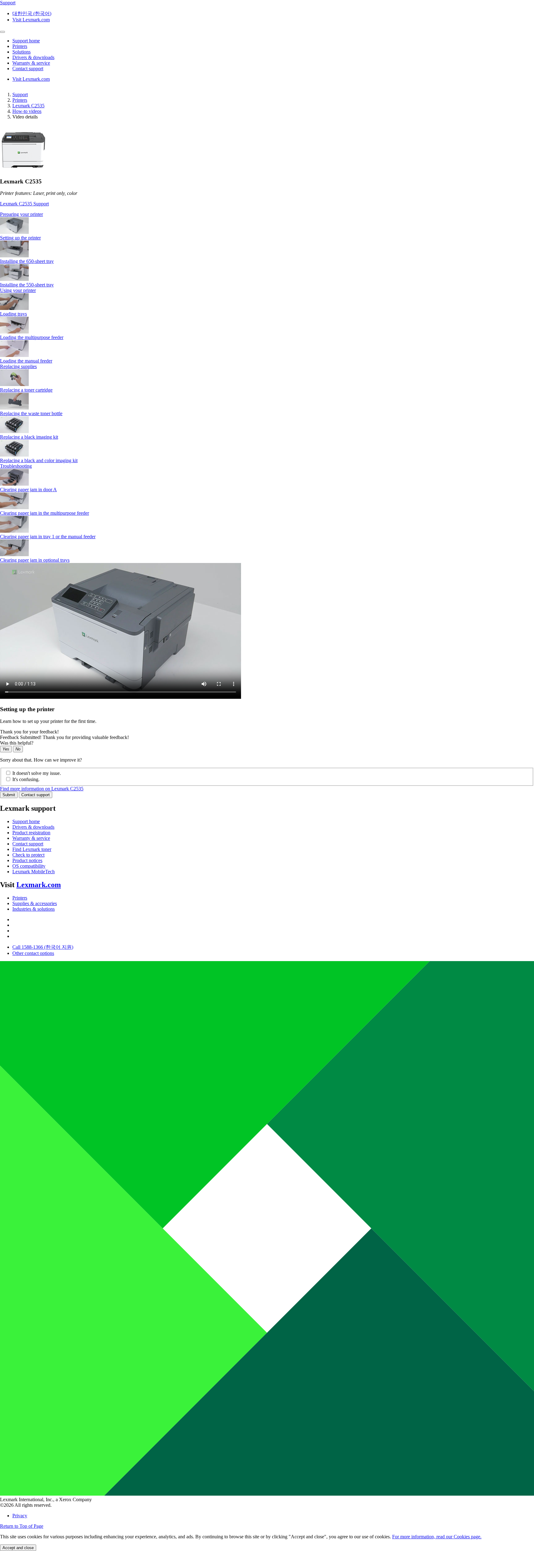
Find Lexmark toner (31, 849)
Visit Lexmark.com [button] (31, 19)
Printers (19, 100)
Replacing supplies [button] (18, 366)
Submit (8, 795)
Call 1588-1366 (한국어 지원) (42, 947)
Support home (26, 821)
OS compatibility (28, 866)
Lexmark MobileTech (33, 871)
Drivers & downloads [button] (33, 57)
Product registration (31, 832)
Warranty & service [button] (31, 63)
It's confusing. (26, 779)
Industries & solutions (33, 909)
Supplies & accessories (34, 903)
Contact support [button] (27, 68)
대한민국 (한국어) (31, 13)
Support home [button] (26, 40)
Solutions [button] (21, 51)
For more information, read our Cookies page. (436, 1536)
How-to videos (26, 111)
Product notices (27, 860)
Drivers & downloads (33, 827)
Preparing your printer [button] (21, 214)
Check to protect (28, 854)
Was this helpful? (16, 742)
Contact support (35, 795)
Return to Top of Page (21, 1526)
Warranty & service (31, 838)
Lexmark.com (38, 885)
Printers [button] (19, 46)
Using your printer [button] (18, 290)
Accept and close (18, 1547)
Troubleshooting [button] (16, 466)
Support (20, 94)
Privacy (19, 1515)
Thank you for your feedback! (29, 731)
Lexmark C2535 (28, 105)
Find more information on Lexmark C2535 (41, 788)
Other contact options (33, 953)
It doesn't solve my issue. (36, 773)
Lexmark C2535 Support (24, 203)
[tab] (267, 214)
